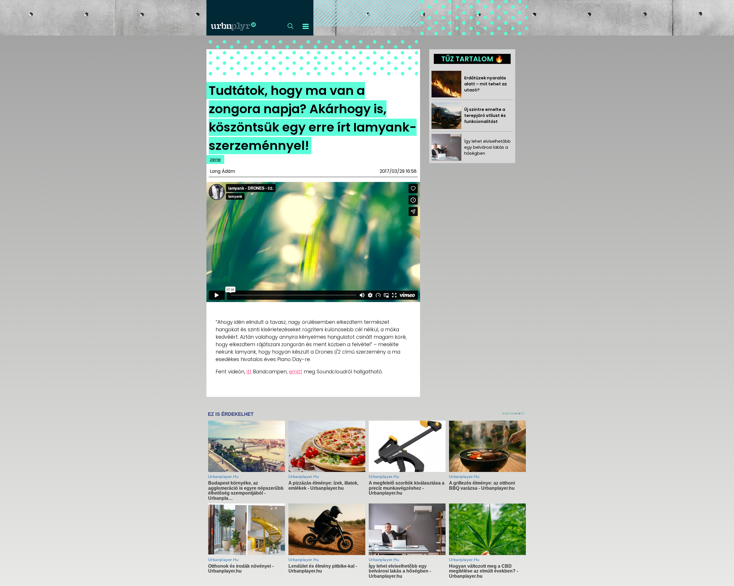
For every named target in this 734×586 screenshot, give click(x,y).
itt (249, 371)
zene (215, 159)
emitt (295, 371)
